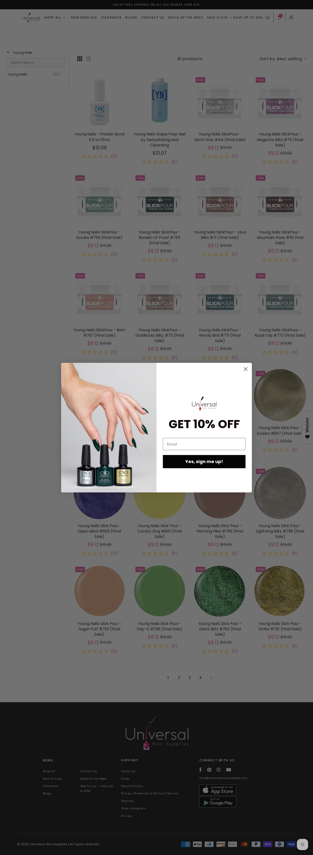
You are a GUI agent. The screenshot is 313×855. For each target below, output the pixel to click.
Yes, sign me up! (204, 461)
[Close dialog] (245, 369)
